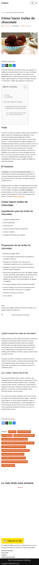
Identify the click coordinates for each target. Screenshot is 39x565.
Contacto (4, 555)
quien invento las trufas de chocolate (13, 457)
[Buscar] (36, 3)
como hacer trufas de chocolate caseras (14, 439)
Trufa (8, 95)
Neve (9, 560)
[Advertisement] (19, 510)
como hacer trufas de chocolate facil (13, 446)
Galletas (22, 26)
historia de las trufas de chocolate (12, 454)
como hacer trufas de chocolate (24, 435)
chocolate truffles (24, 431)
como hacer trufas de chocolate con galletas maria (17, 442)
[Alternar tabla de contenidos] (25, 87)
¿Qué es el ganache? (8, 465)
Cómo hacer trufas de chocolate (13, 102)
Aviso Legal (4, 552)
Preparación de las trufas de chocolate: (15, 108)
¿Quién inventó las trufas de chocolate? (17, 112)
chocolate (12, 431)
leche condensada (19, 196)
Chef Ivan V (7, 26)
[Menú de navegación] (32, 3)
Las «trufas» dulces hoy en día (15, 114)
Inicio (2, 12)
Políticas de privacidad (8, 557)
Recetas (28, 26)
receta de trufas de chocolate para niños (14, 461)
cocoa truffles (7, 435)
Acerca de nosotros (7, 550)
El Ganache (10, 97)
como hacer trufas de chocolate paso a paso (15, 450)
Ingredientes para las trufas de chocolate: (16, 106)
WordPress (27, 560)
